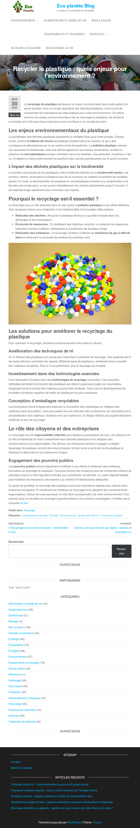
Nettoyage (15, 680)
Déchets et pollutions (21, 633)
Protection (15, 692)
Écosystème (16, 645)
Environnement (23, 20)
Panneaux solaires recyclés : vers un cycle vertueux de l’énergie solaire (54, 790)
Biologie (14, 621)
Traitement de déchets (22, 721)
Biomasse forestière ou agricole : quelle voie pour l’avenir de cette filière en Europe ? (62, 808)
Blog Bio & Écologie (26, 48)
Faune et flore (17, 668)
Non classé (15, 686)
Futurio (97, 822)
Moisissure (15, 674)
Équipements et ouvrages (64, 34)
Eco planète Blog (75, 5)
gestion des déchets (89, 515)
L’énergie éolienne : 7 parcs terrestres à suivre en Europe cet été (50, 784)
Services (97, 34)
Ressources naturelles (22, 710)
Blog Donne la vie (59, 48)
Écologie (54, 515)
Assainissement (18, 609)
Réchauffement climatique (24, 698)
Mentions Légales (22, 768)
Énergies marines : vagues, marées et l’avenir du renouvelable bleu (52, 796)
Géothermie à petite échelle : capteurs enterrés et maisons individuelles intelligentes (62, 802)
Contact (15, 762)
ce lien (24, 503)
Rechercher (16, 542)
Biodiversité (16, 615)
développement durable (35, 515)
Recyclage (29, 510)
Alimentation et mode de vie (65, 20)
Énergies (14, 651)
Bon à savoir (101, 20)
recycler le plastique (112, 515)
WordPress (74, 822)
